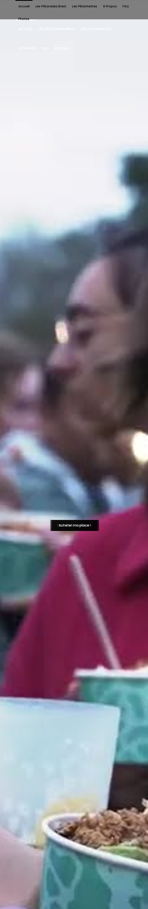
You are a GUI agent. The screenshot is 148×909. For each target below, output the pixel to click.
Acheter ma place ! (75, 525)
